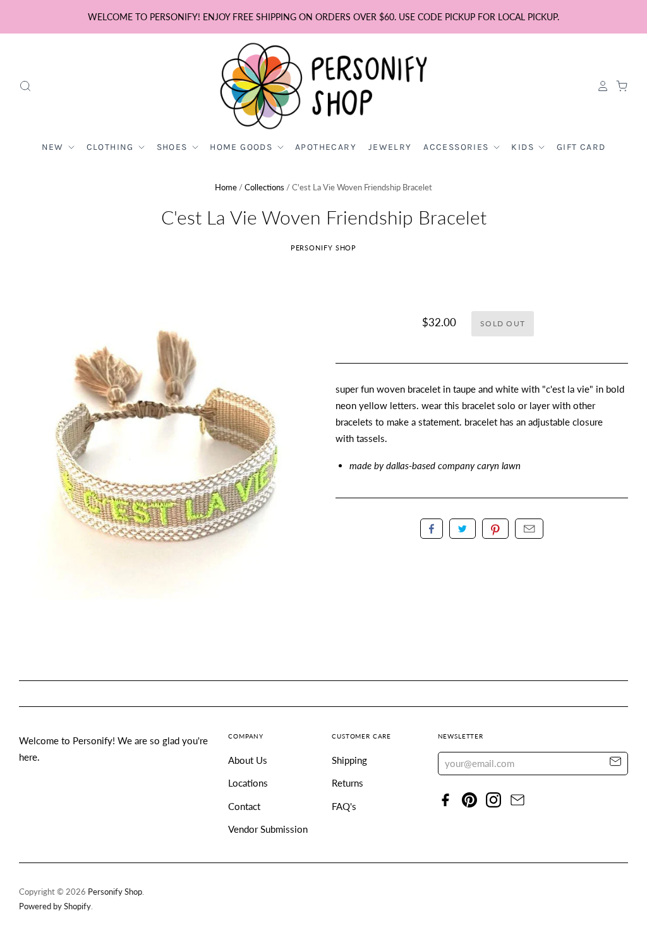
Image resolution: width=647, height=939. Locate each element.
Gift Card (581, 147)
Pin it (495, 529)
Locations (248, 783)
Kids (523, 147)
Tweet (462, 529)
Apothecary (325, 147)
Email (529, 529)
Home (226, 187)
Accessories (457, 147)
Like (431, 529)
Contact (244, 806)
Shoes (173, 147)
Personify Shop (324, 247)
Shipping (349, 760)
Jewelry (390, 147)
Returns (347, 783)
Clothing (112, 147)
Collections (264, 187)
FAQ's (344, 806)
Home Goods (242, 147)
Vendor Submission (268, 829)
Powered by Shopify (55, 906)
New (54, 147)
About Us (247, 760)
